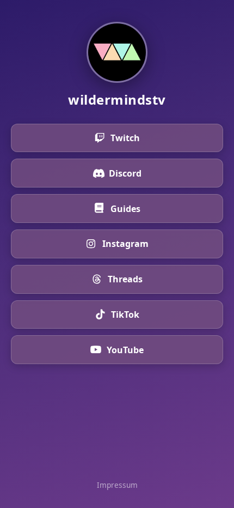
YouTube (125, 350)
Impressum (117, 485)
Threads (125, 279)
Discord (125, 173)
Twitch (125, 138)
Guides (125, 209)
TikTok (125, 314)
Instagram (125, 244)
